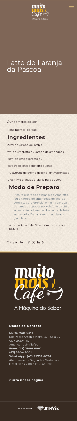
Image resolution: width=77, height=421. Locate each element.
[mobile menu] (71, 6)
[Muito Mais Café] (40, 5)
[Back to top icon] (71, 415)
